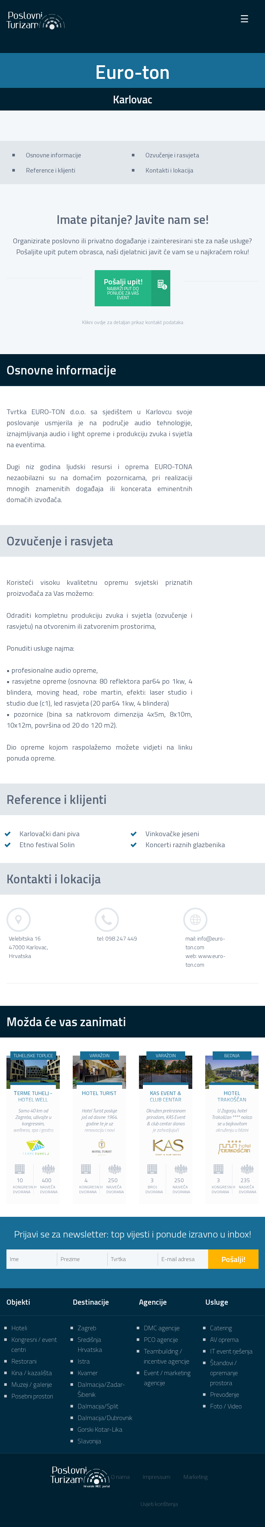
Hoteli (19, 1328)
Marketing (195, 1476)
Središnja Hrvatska (90, 1344)
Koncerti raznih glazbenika (185, 844)
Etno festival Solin (47, 844)
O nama (120, 1476)
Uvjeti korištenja (159, 1504)
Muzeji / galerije (31, 1384)
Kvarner (88, 1373)
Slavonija (89, 1441)
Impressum (156, 1476)
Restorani (24, 1361)
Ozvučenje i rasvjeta (59, 541)
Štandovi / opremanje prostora (224, 1373)
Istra (84, 1361)
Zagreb (87, 1328)
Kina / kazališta (31, 1373)
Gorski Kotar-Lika (100, 1429)
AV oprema (224, 1339)
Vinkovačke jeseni (172, 833)
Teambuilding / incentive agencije (166, 1356)
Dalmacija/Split (98, 1406)
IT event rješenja (231, 1351)
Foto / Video (226, 1406)
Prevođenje (224, 1394)
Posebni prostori (32, 1396)
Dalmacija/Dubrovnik (105, 1418)
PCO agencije (161, 1339)
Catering (221, 1328)
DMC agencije (162, 1328)
